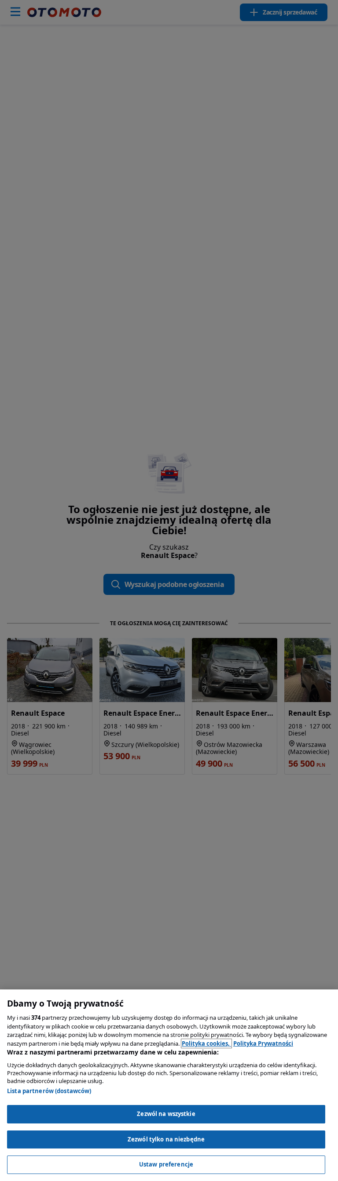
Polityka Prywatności (263, 1043)
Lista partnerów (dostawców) (49, 1091)
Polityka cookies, (206, 1043)
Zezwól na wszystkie (166, 1114)
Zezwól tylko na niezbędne (166, 1139)
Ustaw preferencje (166, 1164)
